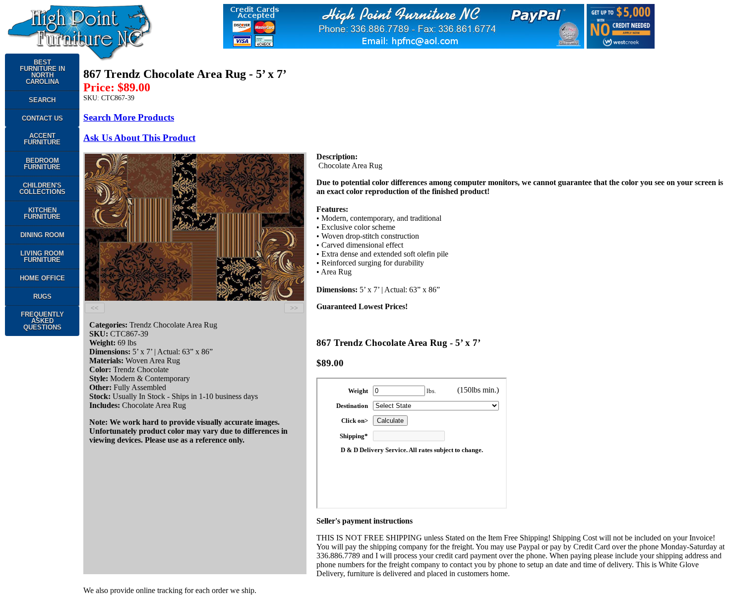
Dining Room (42, 235)
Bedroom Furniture (42, 164)
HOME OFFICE (42, 278)
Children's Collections (42, 189)
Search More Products (128, 117)
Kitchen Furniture (42, 213)
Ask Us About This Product (139, 138)
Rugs (42, 296)
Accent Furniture (42, 139)
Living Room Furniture (42, 257)
